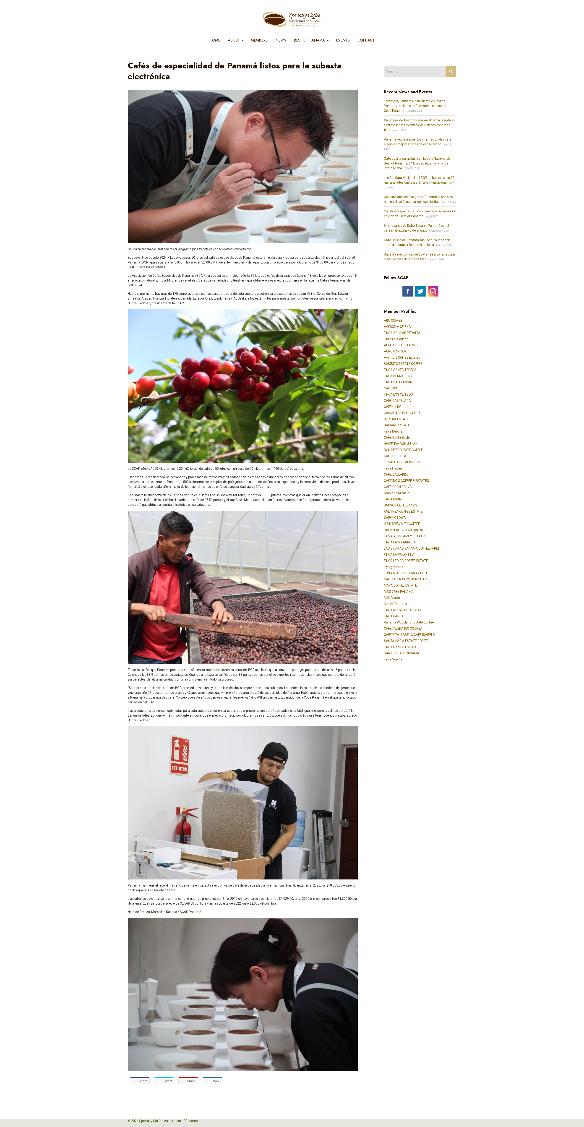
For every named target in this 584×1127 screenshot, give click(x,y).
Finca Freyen (393, 468)
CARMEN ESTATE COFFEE (402, 413)
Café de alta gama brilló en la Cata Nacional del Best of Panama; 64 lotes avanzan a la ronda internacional (417, 163)
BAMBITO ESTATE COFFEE (403, 363)
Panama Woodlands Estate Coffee (409, 622)
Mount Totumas (395, 604)
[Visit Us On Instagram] (433, 291)
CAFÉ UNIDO (393, 407)
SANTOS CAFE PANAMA (401, 653)
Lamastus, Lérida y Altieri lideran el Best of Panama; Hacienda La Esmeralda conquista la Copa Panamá (416, 105)
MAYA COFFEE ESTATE (400, 585)
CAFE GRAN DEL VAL (398, 487)
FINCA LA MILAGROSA (400, 542)
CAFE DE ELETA (395, 456)
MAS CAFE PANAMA (399, 591)
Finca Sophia (393, 659)
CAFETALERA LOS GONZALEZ (405, 579)
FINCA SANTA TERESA (400, 370)
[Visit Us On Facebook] (407, 291)
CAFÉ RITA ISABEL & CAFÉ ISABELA (409, 635)
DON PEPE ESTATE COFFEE (403, 450)
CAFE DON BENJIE (397, 437)
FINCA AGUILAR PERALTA (402, 333)
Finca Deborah (394, 431)
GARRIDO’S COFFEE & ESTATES (406, 481)
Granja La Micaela (396, 493)
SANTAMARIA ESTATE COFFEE (406, 641)
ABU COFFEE (393, 320)
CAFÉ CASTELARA (397, 400)
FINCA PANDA (394, 616)
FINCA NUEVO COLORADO (402, 610)
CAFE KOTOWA (395, 517)
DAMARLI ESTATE (397, 425)
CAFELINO (391, 388)
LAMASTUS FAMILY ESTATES (405, 536)
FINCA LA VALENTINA (399, 554)
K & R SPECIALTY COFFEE (402, 524)
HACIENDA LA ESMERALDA (403, 530)
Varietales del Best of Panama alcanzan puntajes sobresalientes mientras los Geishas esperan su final (419, 125)
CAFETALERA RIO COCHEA (403, 628)
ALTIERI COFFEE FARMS (401, 345)
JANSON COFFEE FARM (400, 505)
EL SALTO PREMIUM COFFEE (404, 462)
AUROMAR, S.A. (395, 351)
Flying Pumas (393, 567)
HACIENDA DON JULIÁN (400, 444)
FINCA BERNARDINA (398, 376)
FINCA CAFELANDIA (398, 382)
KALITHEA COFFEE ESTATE (403, 511)
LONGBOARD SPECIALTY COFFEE (407, 573)
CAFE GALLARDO (396, 474)
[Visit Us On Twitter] (420, 291)
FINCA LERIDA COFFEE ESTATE (406, 561)
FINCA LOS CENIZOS (398, 394)
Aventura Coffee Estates (402, 357)
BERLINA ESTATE (396, 419)
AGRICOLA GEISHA (397, 327)
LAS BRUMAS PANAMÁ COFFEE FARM (411, 548)
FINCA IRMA (392, 499)
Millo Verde (392, 598)
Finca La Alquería (396, 339)
